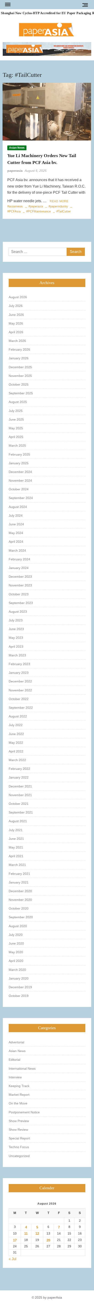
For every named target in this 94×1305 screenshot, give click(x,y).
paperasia (15, 170)
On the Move (18, 1103)
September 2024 (21, 498)
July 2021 (16, 830)
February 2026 (19, 349)
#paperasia (36, 206)
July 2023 (16, 620)
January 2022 (19, 777)
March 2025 (17, 445)
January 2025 (19, 463)
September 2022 (21, 707)
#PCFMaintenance (38, 211)
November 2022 (20, 690)
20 (48, 1240)
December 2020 (20, 891)
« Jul (12, 1259)
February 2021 (19, 873)
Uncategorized (19, 1156)
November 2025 (20, 376)
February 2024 (19, 559)
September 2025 (21, 393)
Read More (59, 201)
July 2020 (16, 935)
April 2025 (16, 437)
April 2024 (16, 541)
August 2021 (18, 821)
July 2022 (16, 725)
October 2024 (19, 489)
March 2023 (17, 655)
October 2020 (19, 908)
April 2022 (16, 751)
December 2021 (20, 786)
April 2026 (16, 332)
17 (15, 1240)
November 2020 (20, 900)
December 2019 (20, 987)
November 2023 (20, 585)
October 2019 (19, 996)
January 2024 (19, 568)
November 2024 (20, 480)
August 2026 (18, 297)
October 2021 (19, 804)
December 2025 (20, 367)
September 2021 (21, 812)
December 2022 (20, 681)
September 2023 (21, 603)
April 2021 (16, 856)
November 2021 (20, 795)
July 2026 (16, 306)
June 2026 (16, 315)
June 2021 (16, 838)
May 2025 (16, 428)
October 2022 (19, 699)
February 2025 (19, 454)
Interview (15, 1077)
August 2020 (18, 926)
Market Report (19, 1094)
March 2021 (17, 865)
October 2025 (19, 384)
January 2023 (19, 672)
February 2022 (19, 769)
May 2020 (16, 952)
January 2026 (19, 358)
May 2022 (16, 742)
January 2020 (19, 978)
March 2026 (17, 341)
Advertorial (16, 1042)
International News (22, 1068)
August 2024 (18, 507)
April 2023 (16, 646)
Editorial (14, 1059)
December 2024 (20, 472)
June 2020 (16, 943)
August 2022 (18, 716)
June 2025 (16, 419)
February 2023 (19, 664)
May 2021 (16, 847)
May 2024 (16, 533)
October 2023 (19, 594)
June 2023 (16, 629)
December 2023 (20, 576)
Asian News (17, 147)
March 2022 (17, 760)
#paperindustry (58, 206)
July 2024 (16, 515)
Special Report (19, 1138)
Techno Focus (19, 1147)
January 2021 (19, 882)
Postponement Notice (24, 1112)
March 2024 (17, 550)
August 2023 (18, 611)
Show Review (18, 1129)
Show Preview (19, 1121)
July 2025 (16, 411)
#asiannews (15, 206)
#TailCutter (63, 211)
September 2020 (21, 917)
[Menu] (7, 4)
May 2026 (16, 323)
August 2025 (18, 402)
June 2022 (16, 734)
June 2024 (16, 524)
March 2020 (17, 970)
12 (37, 1233)
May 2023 (16, 637)
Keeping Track (19, 1086)
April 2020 (16, 961)
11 (26, 1233)
